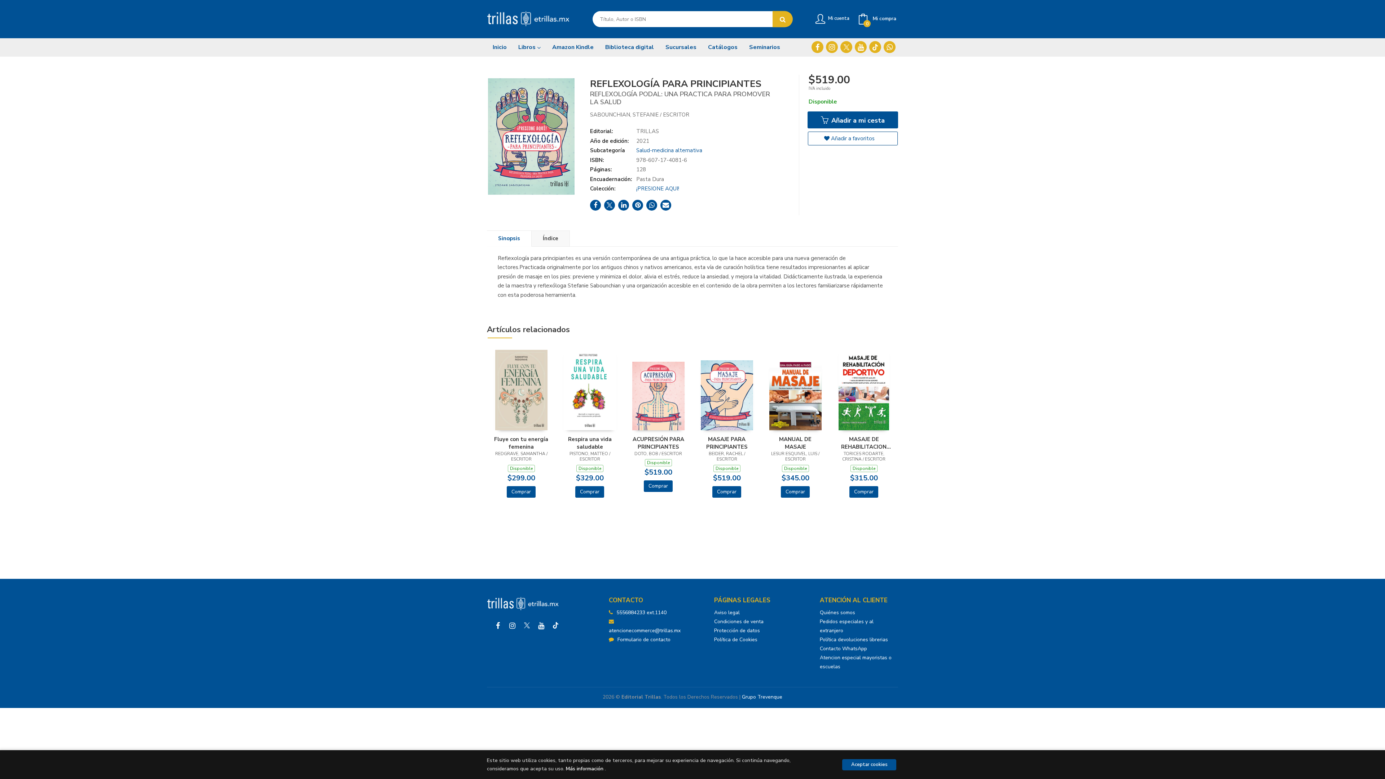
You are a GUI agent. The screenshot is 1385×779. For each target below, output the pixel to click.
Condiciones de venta (739, 621)
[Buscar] (783, 19)
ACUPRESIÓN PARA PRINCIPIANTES (658, 443)
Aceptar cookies (869, 764)
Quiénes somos (837, 612)
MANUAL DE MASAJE (795, 443)
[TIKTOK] (875, 47)
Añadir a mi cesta (857, 120)
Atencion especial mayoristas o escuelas (856, 662)
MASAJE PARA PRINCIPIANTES (727, 443)
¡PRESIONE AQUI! (657, 188)
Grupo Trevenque (762, 697)
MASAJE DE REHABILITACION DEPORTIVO (864, 443)
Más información (584, 768)
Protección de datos (737, 630)
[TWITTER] (846, 47)
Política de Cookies (735, 639)
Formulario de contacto (643, 639)
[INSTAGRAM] (832, 47)
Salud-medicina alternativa (669, 150)
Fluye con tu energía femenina (521, 443)
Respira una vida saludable (590, 443)
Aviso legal (727, 612)
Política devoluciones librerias (854, 639)
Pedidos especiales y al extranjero (847, 626)
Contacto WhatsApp (843, 648)
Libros (527, 47)
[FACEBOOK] (817, 47)
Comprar (521, 491)
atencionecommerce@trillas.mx (645, 630)
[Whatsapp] (890, 47)
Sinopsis (509, 238)
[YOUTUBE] (861, 47)
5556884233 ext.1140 (641, 612)
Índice (550, 238)
